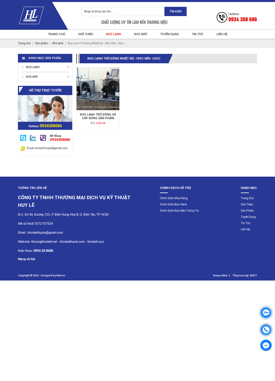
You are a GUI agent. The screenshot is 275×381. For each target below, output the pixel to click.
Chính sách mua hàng (174, 198)
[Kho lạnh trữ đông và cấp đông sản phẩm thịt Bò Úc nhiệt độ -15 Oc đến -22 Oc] (98, 89)
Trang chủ (56, 34)
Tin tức (198, 34)
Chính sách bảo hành (173, 204)
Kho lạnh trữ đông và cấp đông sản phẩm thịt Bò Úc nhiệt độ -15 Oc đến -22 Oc (98, 116)
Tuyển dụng (169, 34)
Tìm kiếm (176, 11)
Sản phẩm (247, 210)
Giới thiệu (85, 34)
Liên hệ (221, 34)
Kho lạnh (113, 34)
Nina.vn (60, 275)
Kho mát (140, 34)
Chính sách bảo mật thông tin (179, 210)
